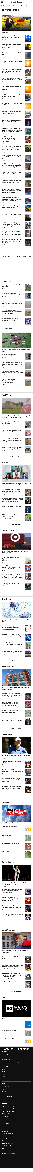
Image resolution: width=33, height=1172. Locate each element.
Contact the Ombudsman (8, 1153)
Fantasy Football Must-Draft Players (11, 1062)
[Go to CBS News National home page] (16, 2)
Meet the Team (6, 1086)
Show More (16, 249)
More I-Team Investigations (16, 456)
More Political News (16, 524)
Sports (22, 5)
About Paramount (6, 1140)
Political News (5, 1054)
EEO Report (5, 1116)
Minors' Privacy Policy (7, 1133)
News (9, 5)
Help (3, 1148)
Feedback (4, 1151)
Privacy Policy (5, 1123)
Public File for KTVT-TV (8, 1106)
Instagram (4, 1074)
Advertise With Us (6, 1094)
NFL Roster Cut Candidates (9, 1059)
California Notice (6, 1126)
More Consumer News (16, 593)
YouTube (4, 1069)
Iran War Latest (5, 1057)
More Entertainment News (16, 923)
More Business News (16, 728)
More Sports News (16, 796)
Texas (2, 5)
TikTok (3, 1076)
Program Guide (6, 1089)
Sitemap (4, 1099)
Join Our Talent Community (9, 1146)
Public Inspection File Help (9, 1111)
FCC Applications (6, 1113)
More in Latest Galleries (16, 991)
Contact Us (4, 1091)
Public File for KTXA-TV (8, 1108)
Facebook (4, 1071)
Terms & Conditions (7, 1096)
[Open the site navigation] (6, 2)
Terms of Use (5, 1131)
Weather (15, 5)
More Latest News (16, 389)
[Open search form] (31, 2)
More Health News (16, 660)
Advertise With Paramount (9, 1143)
